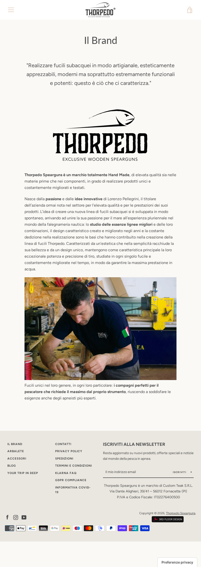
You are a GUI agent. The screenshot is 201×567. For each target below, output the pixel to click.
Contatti (63, 444)
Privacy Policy (68, 451)
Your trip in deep (22, 473)
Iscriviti (180, 472)
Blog (11, 465)
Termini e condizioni (73, 465)
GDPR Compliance (71, 480)
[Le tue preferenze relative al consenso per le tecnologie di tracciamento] (177, 562)
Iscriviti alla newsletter (134, 444)
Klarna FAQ (65, 473)
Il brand (14, 444)
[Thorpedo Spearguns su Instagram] (15, 517)
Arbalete (15, 451)
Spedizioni (64, 458)
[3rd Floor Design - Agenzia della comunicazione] (168, 521)
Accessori (16, 458)
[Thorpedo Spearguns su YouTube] (24, 517)
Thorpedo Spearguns (180, 513)
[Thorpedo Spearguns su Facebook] (7, 517)
